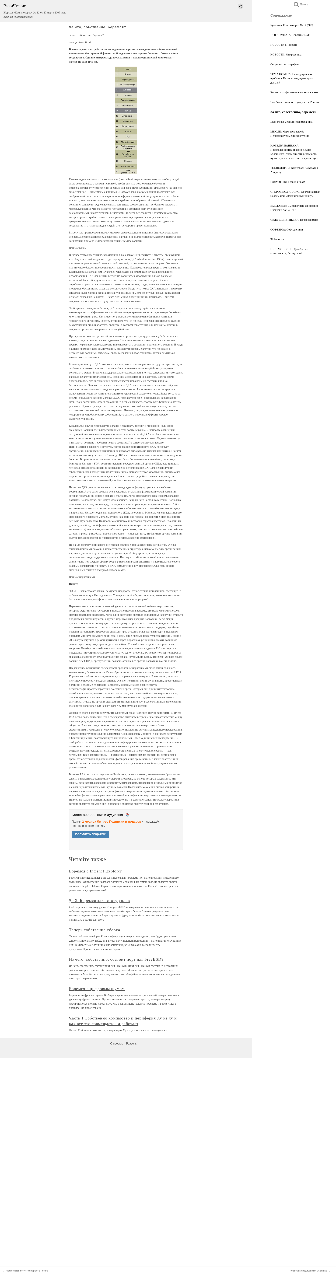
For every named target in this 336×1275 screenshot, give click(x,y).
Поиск (300, 4)
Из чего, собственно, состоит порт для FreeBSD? (116, 959)
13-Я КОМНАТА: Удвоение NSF (290, 35)
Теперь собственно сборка (94, 929)
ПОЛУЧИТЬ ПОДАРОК (90, 834)
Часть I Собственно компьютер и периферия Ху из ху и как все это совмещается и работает (123, 1020)
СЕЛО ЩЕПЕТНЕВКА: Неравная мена (294, 219)
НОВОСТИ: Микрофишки (286, 54)
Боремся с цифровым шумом (97, 988)
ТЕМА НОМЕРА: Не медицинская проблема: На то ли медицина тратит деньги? (292, 78)
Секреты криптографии (284, 64)
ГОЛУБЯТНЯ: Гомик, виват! (287, 182)
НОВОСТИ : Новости (283, 44)
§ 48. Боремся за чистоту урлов (99, 900)
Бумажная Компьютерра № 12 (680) (291, 25)
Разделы (131, 1043)
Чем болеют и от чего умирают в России (294, 102)
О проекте (116, 1043)
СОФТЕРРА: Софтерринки (286, 229)
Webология (277, 239)
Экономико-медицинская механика (291, 121)
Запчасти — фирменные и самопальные (294, 92)
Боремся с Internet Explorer (95, 871)
